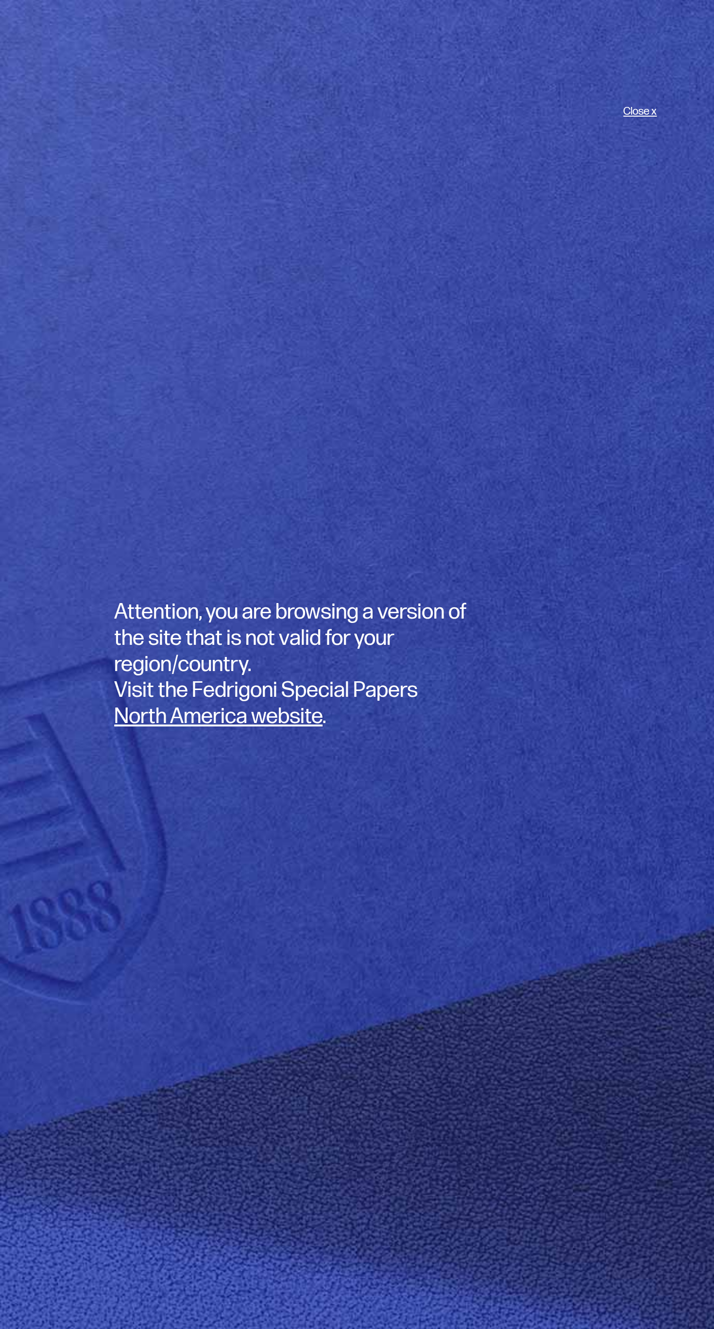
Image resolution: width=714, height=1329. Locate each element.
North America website (218, 716)
